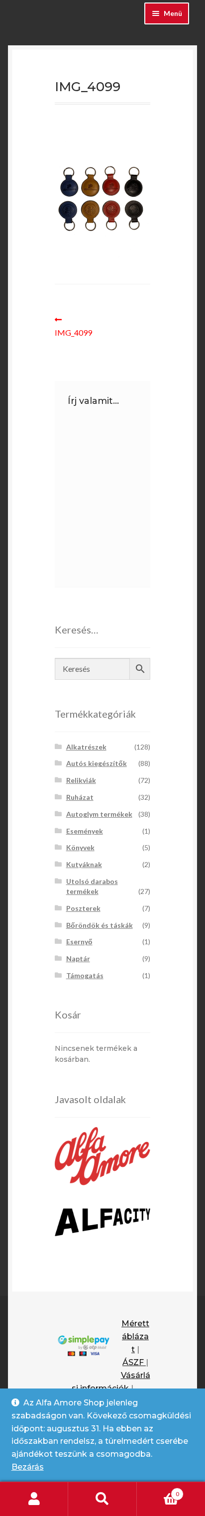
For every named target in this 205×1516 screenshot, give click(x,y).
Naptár (78, 958)
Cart (158, 1491)
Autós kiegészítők (96, 763)
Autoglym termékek (99, 814)
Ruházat (80, 797)
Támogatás (84, 975)
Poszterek (83, 908)
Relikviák (81, 780)
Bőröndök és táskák (99, 925)
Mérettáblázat (135, 1336)
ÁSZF (134, 1362)
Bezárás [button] (27, 1467)
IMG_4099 (75, 326)
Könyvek (80, 847)
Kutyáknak (84, 864)
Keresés (102, 1499)
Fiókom (34, 1499)
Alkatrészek (86, 747)
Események (84, 831)
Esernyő (79, 941)
